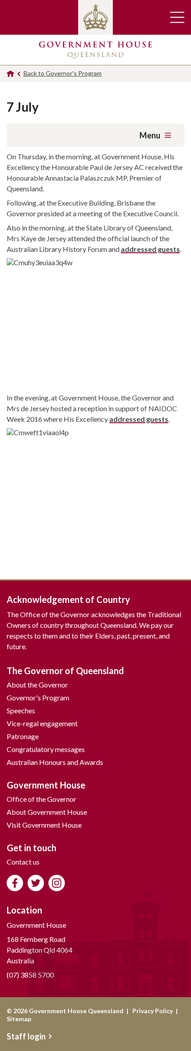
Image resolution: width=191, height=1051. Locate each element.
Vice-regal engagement (42, 723)
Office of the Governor (41, 799)
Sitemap (19, 1019)
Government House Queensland (95, 50)
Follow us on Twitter (36, 883)
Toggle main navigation (177, 17)
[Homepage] (10, 73)
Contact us (23, 861)
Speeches (21, 710)
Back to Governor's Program (63, 73)
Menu (149, 135)
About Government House (47, 812)
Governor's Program (38, 697)
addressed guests (150, 249)
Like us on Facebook (15, 883)
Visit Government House (44, 825)
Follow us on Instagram (56, 883)
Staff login (26, 1036)
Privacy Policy (152, 1011)
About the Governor (37, 684)
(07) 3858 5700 (30, 974)
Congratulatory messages (46, 749)
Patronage (23, 736)
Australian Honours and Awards (55, 762)
